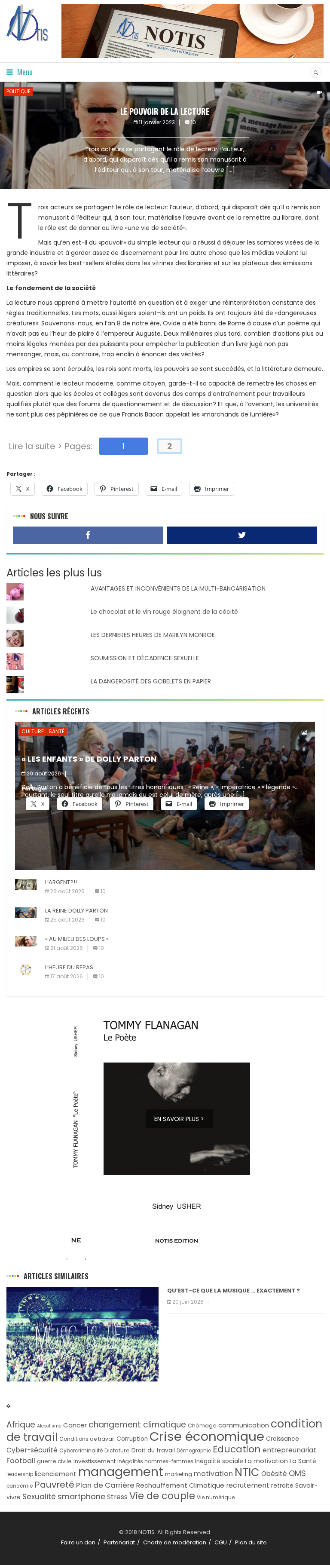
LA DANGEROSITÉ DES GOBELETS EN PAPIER (151, 681)
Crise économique (207, 1436)
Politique (18, 91)
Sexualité (39, 1496)
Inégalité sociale (219, 1461)
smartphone (81, 1496)
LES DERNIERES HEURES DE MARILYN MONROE (153, 635)
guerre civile (54, 1461)
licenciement (55, 1473)
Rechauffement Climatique (180, 1485)
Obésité (274, 1473)
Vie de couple (162, 1496)
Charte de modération (174, 1542)
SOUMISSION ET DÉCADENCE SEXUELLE (145, 658)
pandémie (19, 1485)
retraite (282, 1486)
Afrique (20, 1424)
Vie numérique (216, 1497)
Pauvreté (54, 1485)
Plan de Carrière (105, 1485)
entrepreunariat (289, 1450)
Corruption (132, 1439)
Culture (32, 731)
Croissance (282, 1439)
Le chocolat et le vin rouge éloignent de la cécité (164, 611)
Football (20, 1461)
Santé (56, 731)
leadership (19, 1474)
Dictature (117, 1450)
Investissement (94, 1461)
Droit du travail (153, 1450)
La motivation (266, 1461)
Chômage (202, 1425)
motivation (213, 1474)
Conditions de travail (87, 1438)
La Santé (303, 1461)
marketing (178, 1474)
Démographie (194, 1450)
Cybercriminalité (81, 1450)
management (120, 1471)
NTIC (247, 1472)
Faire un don (78, 1542)
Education (237, 1449)
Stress (117, 1496)
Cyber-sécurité (32, 1450)
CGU (220, 1542)
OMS (297, 1473)
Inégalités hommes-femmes (155, 1461)
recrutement (247, 1485)
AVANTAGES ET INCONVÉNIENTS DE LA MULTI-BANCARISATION (178, 588)
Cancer (75, 1425)
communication (243, 1425)
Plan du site (251, 1542)
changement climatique (137, 1424)
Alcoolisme (49, 1426)
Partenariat (119, 1542)
